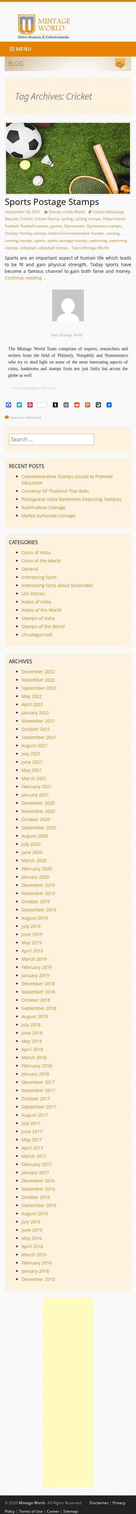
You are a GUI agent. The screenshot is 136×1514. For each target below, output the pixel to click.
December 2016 (38, 1181)
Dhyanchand (114, 218)
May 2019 (32, 943)
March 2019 (34, 959)
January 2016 (35, 1271)
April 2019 (32, 951)
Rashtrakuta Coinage (43, 507)
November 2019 (38, 893)
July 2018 (31, 1025)
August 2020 (35, 836)
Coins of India (36, 553)
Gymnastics (74, 226)
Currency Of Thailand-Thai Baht (55, 491)
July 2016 (31, 1222)
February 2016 (37, 1263)
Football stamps (34, 226)
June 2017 (32, 1131)
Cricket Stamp (46, 218)
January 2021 (35, 795)
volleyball (28, 247)
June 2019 (32, 934)
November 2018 (38, 992)
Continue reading (27, 278)
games (56, 226)
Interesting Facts (39, 577)
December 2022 (38, 672)
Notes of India (36, 602)
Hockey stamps (33, 233)
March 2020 (34, 860)
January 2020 (35, 877)
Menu (23, 48)
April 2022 (32, 704)
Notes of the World (41, 610)
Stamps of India (38, 618)
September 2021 (39, 737)
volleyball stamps (53, 247)
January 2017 (35, 1172)
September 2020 (39, 828)
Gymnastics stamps (104, 226)
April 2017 (32, 1148)
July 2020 (31, 844)
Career (53, 1511)
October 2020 (36, 819)
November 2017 (38, 1090)
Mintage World (32, 1502)
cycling (67, 218)
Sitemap (70, 1511)
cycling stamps (88, 218)
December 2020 (38, 803)
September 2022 (39, 688)
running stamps (18, 240)
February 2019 (37, 967)
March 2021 (34, 778)
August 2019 (35, 918)
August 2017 (35, 1115)
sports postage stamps (67, 240)
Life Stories (33, 594)
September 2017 (39, 1107)
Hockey (11, 233)
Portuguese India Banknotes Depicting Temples (72, 499)
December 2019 (38, 885)
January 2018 (35, 1074)
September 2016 (39, 1205)
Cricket (26, 218)
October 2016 (36, 1197)
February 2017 (37, 1164)
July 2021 (31, 754)
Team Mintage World (89, 247)
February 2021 (37, 787)
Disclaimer (99, 1502)
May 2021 (32, 770)
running (113, 233)
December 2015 (38, 1279)
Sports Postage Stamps (52, 201)
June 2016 (32, 1230)
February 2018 (37, 1066)
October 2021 (36, 729)
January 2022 (35, 713)
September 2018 (39, 1008)
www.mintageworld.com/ (34, 388)
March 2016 (34, 1255)
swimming (98, 240)
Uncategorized (37, 635)
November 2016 (38, 1189)
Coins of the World (41, 561)
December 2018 (38, 984)
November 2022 (38, 680)
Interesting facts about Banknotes (57, 585)
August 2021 (35, 745)
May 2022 (32, 696)
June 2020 (32, 852)
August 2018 (35, 1016)
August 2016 (35, 1214)
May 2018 (32, 1041)
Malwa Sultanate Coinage (49, 516)
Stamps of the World (66, 211)
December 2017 (38, 1082)
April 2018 (32, 1049)
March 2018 (34, 1057)
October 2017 (36, 1099)
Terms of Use (31, 1511)
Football (12, 226)
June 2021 (32, 762)
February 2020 (37, 869)
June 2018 (32, 1033)
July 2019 (31, 926)
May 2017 (32, 1140)
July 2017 (31, 1123)
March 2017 (34, 1156)
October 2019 (36, 901)
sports (39, 240)
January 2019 (35, 975)
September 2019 (39, 910)
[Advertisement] (68, 1392)
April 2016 (32, 1246)
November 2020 (38, 811)
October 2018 (36, 1000)
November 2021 (38, 721)
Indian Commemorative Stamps (76, 233)
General (30, 569)
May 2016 (32, 1238)
